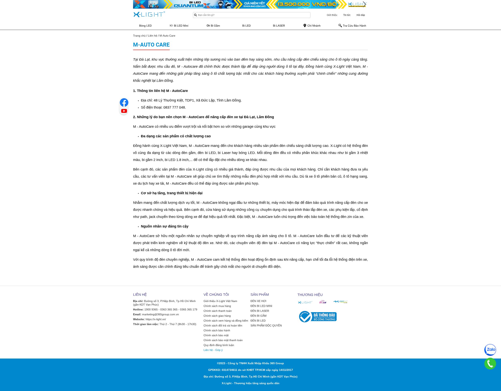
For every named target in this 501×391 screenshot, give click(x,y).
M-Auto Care (167, 35)
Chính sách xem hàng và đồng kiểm (226, 320)
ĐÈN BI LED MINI (261, 305)
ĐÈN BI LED (258, 320)
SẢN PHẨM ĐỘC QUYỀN (266, 325)
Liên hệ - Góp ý (213, 349)
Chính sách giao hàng (217, 315)
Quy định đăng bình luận (219, 345)
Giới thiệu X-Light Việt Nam (220, 301)
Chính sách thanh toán (218, 310)
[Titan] (323, 302)
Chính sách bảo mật (216, 335)
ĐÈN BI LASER (259, 310)
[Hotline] (490, 363)
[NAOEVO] (340, 302)
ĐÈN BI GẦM (258, 315)
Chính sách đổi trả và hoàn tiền (223, 325)
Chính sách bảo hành (217, 330)
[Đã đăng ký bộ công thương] (317, 316)
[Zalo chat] (490, 350)
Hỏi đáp (361, 15)
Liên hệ (152, 35)
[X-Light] (305, 302)
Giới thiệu (332, 15)
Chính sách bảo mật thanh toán (223, 340)
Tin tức (347, 15)
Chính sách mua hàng (217, 305)
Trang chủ (139, 35)
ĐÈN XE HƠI (258, 301)
